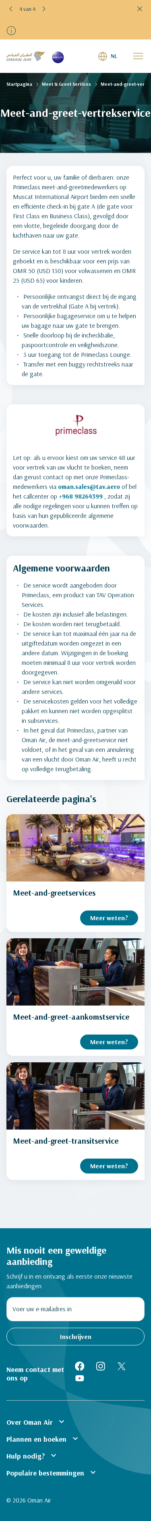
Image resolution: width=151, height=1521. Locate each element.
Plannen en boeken (43, 1438)
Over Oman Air (36, 1421)
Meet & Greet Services (66, 84)
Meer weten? (109, 918)
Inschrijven (75, 1337)
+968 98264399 (81, 496)
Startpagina (19, 84)
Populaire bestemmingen (52, 1472)
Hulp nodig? (32, 1455)
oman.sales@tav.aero (89, 486)
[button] (11, 9)
